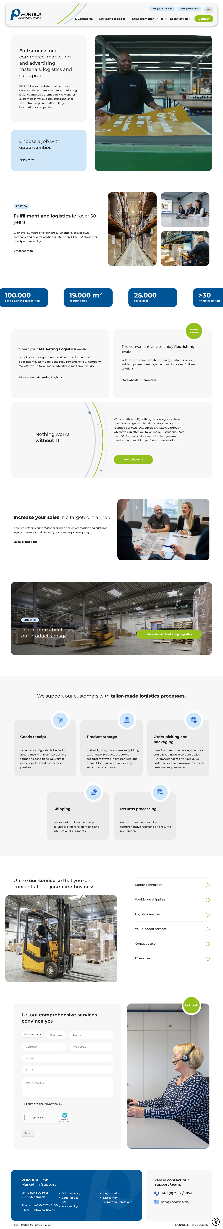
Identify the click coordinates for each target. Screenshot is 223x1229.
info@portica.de (189, 8)
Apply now (26, 159)
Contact (204, 18)
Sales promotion (143, 18)
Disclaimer (110, 1197)
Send (27, 1133)
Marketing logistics (112, 18)
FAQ (64, 1202)
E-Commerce (84, 18)
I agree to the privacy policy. (44, 1103)
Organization (179, 18)
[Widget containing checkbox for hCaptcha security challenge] (46, 1117)
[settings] (216, 1222)
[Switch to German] (208, 10)
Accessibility (70, 1206)
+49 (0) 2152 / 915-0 (162, 8)
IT (162, 18)
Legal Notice (70, 1197)
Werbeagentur (200, 1224)
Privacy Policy (71, 1193)
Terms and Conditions (117, 1202)
